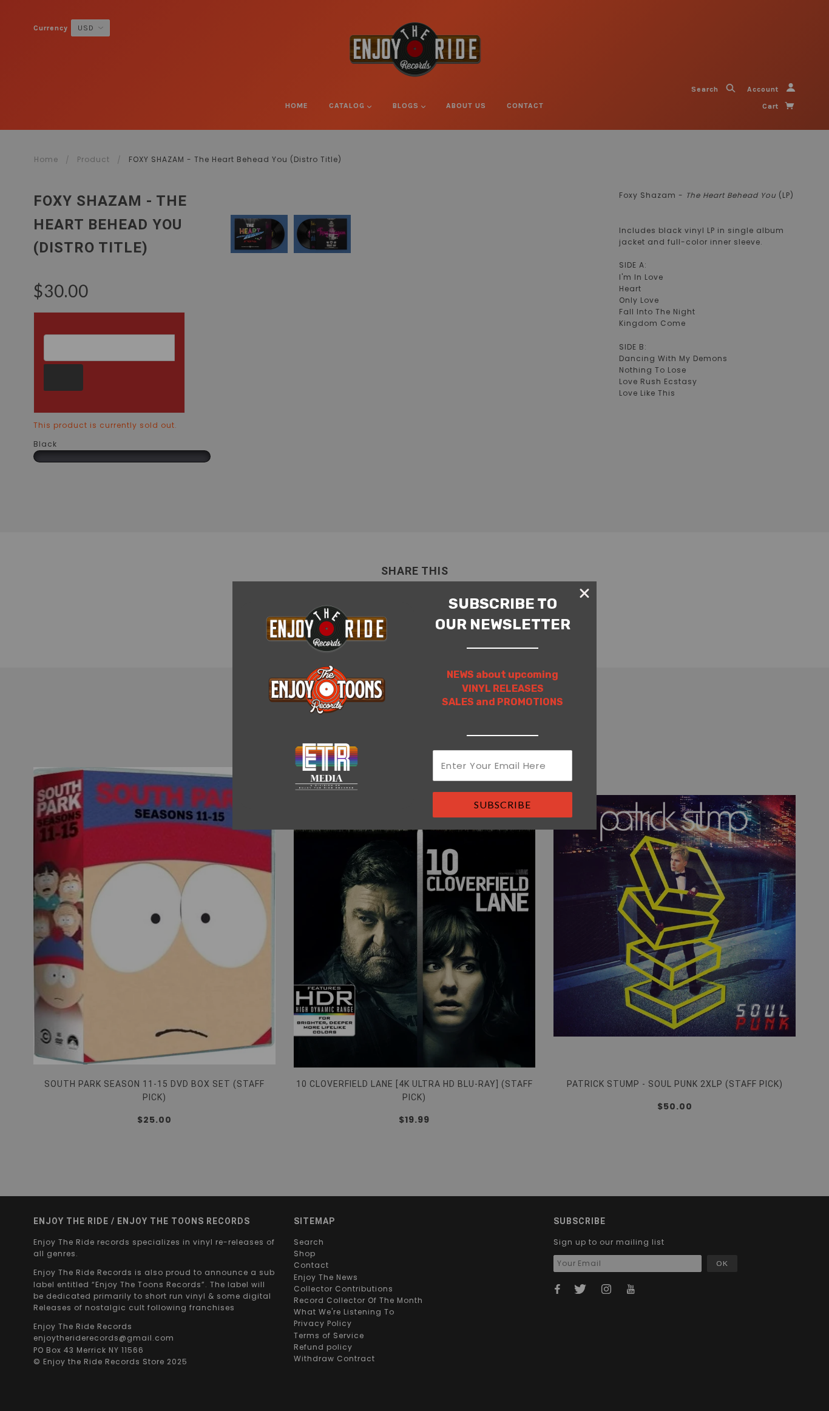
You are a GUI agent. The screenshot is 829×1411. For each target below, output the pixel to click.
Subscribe (502, 804)
